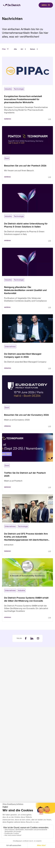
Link (49, 119)
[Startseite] (11, 5)
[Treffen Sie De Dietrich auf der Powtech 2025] (27, 462)
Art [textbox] (22, 49)
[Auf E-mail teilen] (38, 638)
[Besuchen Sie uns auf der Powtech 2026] (27, 153)
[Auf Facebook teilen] (25, 638)
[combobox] (23, 49)
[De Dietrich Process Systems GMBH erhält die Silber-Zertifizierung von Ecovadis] (27, 589)
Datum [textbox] (32, 49)
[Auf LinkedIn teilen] (31, 638)
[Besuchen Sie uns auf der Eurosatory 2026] (27, 402)
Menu (44, 5)
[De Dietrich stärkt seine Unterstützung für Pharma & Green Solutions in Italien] (27, 214)
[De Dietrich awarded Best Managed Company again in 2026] (27, 343)
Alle (15, 49)
